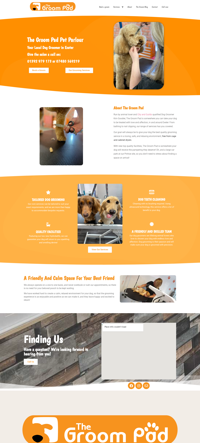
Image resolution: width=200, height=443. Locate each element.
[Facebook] (131, 385)
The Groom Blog (142, 7)
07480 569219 (68, 61)
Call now (165, 7)
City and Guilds (145, 114)
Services (116, 7)
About (129, 7)
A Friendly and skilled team (152, 231)
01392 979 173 (39, 61)
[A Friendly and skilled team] (152, 224)
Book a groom (104, 7)
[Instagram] (138, 385)
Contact (155, 7)
